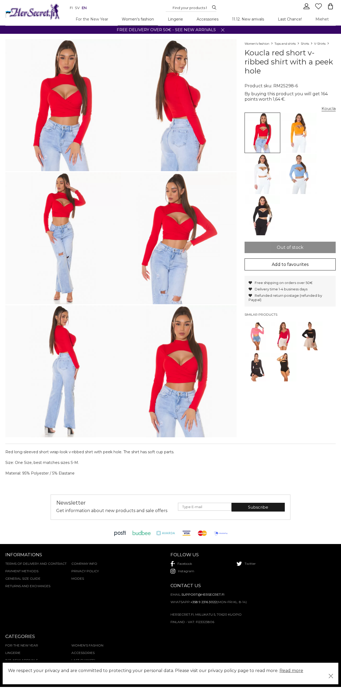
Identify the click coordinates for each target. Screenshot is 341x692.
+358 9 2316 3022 (203, 602)
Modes (77, 578)
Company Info (84, 564)
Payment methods (21, 571)
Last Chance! (290, 19)
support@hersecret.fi (202, 594)
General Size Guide (22, 578)
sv (77, 8)
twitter (250, 564)
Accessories (207, 19)
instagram (186, 571)
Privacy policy (85, 571)
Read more (291, 670)
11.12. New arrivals (248, 19)
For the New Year (92, 19)
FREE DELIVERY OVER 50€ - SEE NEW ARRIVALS (166, 29)
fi (71, 8)
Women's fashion (138, 19)
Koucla (329, 108)
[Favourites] (319, 8)
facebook (184, 564)
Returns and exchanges (27, 586)
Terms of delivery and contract (36, 564)
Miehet (322, 19)
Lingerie (175, 19)
